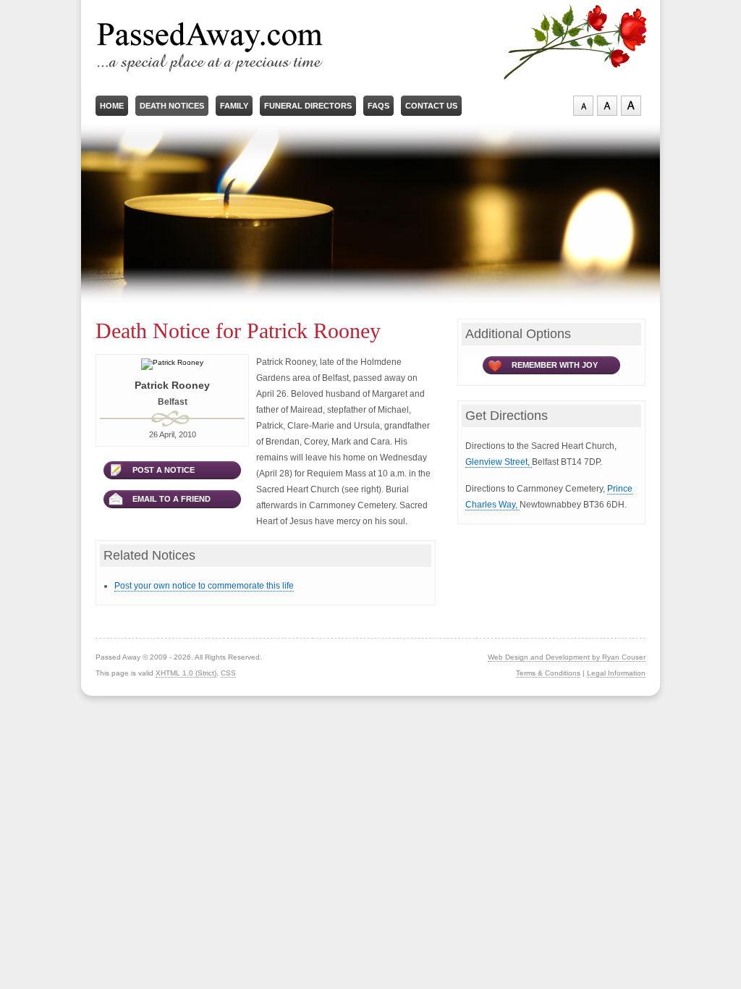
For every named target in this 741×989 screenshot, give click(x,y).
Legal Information (616, 673)
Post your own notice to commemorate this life (204, 586)
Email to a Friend (171, 498)
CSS (228, 673)
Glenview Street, (498, 462)
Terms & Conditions (548, 673)
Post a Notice (163, 470)
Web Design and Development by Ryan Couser (566, 657)
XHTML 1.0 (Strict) (186, 673)
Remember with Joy (555, 365)
